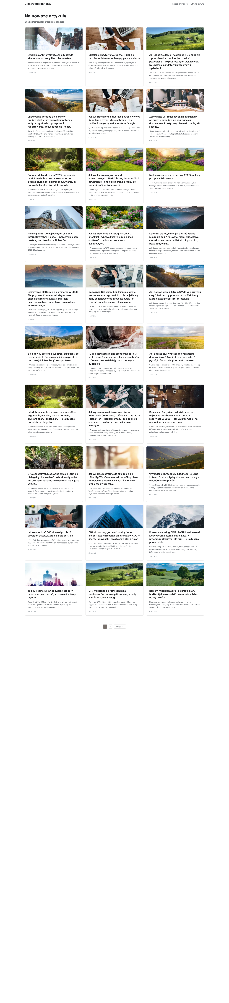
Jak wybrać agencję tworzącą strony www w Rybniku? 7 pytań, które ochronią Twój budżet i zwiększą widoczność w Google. (114, 120)
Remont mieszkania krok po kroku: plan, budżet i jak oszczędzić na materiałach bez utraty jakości (174, 594)
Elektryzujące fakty (38, 3)
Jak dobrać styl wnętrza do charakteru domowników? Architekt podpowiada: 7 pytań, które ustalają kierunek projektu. (172, 357)
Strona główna (197, 4)
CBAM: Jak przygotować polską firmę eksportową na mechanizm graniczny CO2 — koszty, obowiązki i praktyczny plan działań (114, 535)
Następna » (120, 627)
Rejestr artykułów (180, 4)
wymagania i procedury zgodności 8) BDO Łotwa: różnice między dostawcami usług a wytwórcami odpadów (174, 477)
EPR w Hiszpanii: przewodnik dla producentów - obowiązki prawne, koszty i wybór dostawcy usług (113, 594)
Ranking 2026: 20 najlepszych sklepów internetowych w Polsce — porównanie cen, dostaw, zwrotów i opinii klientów (53, 237)
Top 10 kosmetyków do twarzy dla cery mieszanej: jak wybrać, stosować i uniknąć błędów (52, 594)
